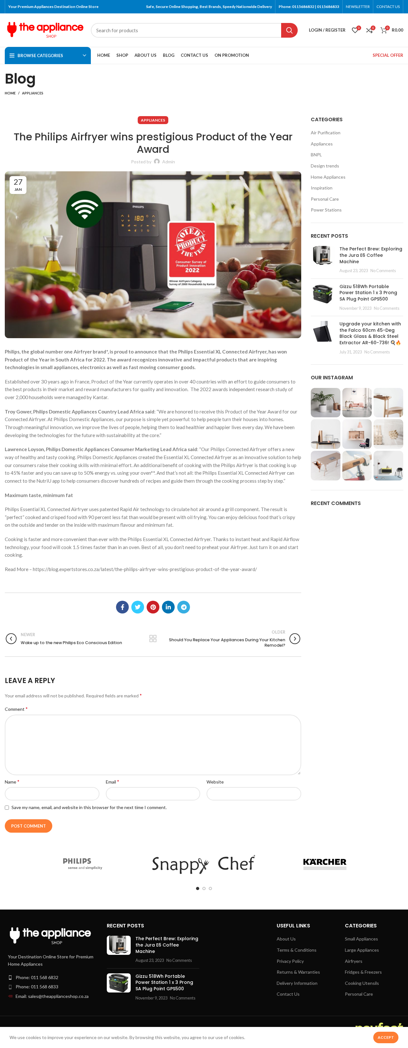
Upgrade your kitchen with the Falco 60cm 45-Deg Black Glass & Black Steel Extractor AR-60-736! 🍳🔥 (370, 333)
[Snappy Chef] (204, 865)
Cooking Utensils (362, 983)
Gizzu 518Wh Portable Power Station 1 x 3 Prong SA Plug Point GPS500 (368, 292)
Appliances (32, 93)
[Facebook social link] (122, 607)
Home (10, 93)
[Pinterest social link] (153, 607)
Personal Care (325, 199)
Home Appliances (328, 177)
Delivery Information (297, 983)
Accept (386, 1037)
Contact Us (288, 994)
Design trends (325, 165)
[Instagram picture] (325, 403)
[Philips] (82, 865)
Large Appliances (362, 950)
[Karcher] (324, 864)
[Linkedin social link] (168, 607)
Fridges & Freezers (363, 972)
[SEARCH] (289, 30)
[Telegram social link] (183, 607)
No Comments (383, 270)
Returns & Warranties (298, 972)
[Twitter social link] (137, 607)
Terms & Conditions (297, 950)
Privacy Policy (290, 961)
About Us (286, 938)
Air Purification (325, 132)
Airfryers (353, 961)
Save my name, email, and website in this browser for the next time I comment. (89, 807)
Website (215, 781)
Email (112, 781)
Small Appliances (361, 938)
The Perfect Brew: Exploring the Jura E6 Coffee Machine (370, 255)
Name (12, 781)
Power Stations (326, 209)
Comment (16, 709)
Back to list (152, 638)
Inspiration (321, 187)
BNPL (316, 154)
